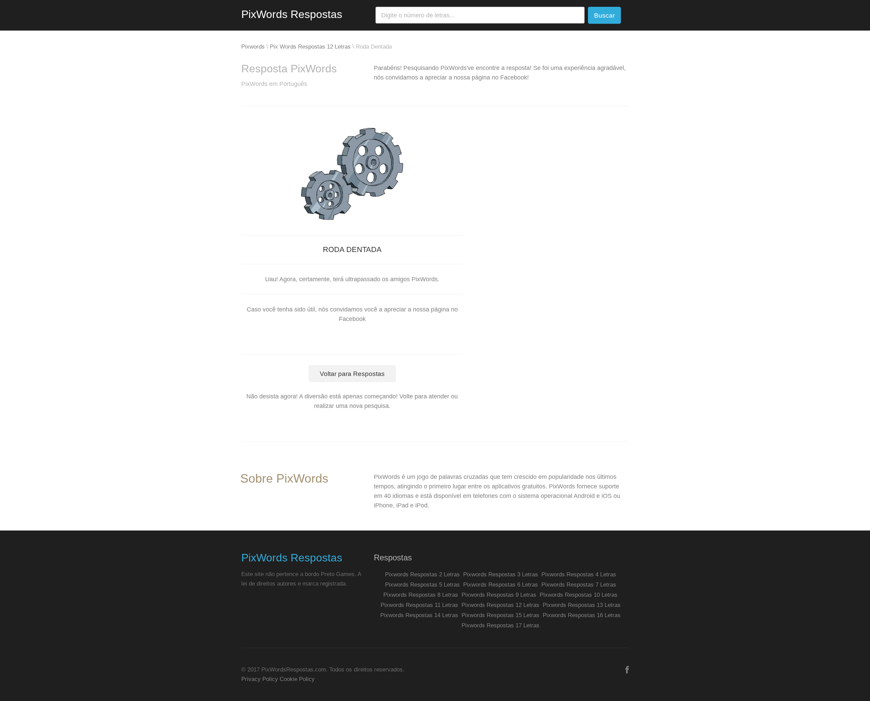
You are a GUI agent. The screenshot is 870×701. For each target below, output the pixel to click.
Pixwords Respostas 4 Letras (578, 574)
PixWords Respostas (291, 14)
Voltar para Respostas (352, 373)
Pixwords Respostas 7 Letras (578, 584)
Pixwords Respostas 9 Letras (499, 595)
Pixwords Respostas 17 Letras (500, 625)
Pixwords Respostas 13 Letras (582, 605)
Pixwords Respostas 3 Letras (500, 574)
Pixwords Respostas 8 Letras (420, 595)
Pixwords (253, 46)
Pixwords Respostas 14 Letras (419, 615)
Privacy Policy (259, 679)
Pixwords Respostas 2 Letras (422, 574)
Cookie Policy (297, 679)
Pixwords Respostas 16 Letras (582, 615)
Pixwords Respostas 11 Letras (419, 605)
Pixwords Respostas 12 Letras (500, 605)
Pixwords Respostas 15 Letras (500, 615)
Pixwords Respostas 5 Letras (422, 584)
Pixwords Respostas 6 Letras (500, 584)
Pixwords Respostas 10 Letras (578, 595)
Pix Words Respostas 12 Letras (310, 46)
